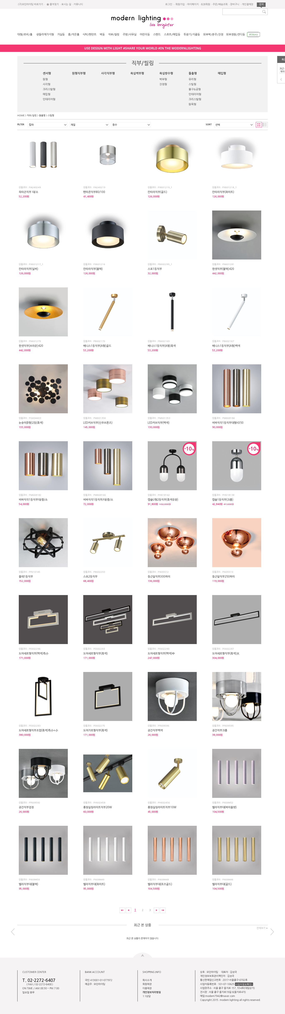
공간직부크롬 (219, 730)
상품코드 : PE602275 (94, 726)
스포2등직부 (90, 576)
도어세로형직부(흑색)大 (225, 653)
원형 (45, 79)
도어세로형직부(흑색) (95, 653)
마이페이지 (193, 4)
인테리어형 (49, 99)
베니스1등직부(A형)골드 (97, 346)
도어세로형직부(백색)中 (161, 653)
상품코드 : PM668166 (94, 495)
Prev (281, 79)
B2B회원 (205, 4)
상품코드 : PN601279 (30, 341)
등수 (114, 125)
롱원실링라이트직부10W (162, 807)
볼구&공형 (195, 89)
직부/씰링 (113, 34)
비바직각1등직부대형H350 (227, 422)
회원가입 (180, 4)
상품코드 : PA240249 (30, 187)
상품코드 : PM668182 (30, 495)
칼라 (31, 125)
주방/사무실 (129, 34)
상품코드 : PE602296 (29, 649)
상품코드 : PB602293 (94, 572)
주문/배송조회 (220, 4)
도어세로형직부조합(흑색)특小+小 (38, 730)
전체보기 (261, 928)
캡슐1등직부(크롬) (222, 499)
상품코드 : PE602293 (94, 649)
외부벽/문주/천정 (213, 34)
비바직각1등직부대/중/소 (33, 499)
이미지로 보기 (259, 124)
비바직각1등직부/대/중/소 (98, 499)
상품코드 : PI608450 (29, 880)
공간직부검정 (26, 807)
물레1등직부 (26, 576)
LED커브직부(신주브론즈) (97, 422)
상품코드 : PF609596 (158, 726)
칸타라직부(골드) (157, 192)
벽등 (102, 34)
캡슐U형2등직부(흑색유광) (163, 499)
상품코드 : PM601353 (159, 418)
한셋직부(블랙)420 (223, 269)
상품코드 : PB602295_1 (160, 264)
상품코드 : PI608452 (222, 803)
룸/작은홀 (73, 34)
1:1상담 (146, 996)
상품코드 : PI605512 (158, 572)
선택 (217, 125)
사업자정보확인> (244, 984)
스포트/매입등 (172, 34)
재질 (73, 125)
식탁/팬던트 (89, 34)
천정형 (163, 84)
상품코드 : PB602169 (159, 341)
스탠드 (157, 34)
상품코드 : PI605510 (222, 572)
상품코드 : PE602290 (158, 649)
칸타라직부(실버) (28, 269)
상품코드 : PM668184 (223, 418)
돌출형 (193, 73)
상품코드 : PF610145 (29, 572)
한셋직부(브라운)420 (31, 346)
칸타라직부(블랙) (93, 269)
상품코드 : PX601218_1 (224, 187)
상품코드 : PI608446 (222, 880)
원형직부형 (79, 73)
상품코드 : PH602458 (94, 803)
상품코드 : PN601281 (223, 264)
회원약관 (147, 984)
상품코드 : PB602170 (94, 341)
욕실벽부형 (137, 73)
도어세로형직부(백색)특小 (33, 653)
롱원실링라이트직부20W (97, 807)
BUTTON (142, 955)
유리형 (192, 79)
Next (272, 931)
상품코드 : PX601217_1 (31, 264)
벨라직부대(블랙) (28, 884)
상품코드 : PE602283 (29, 726)
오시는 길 (66, 4)
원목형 (192, 104)
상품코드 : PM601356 (94, 418)
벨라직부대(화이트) (94, 884)
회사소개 (147, 980)
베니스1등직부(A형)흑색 (162, 346)
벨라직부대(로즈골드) (160, 884)
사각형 (46, 84)
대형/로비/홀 (24, 34)
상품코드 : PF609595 (223, 726)
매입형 (46, 94)
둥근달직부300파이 (159, 576)
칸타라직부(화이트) (223, 192)
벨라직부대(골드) (222, 884)
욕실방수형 (166, 73)
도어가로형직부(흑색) (95, 730)
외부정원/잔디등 (235, 34)
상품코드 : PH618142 (159, 495)
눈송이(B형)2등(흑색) (31, 422)
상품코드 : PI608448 (158, 880)
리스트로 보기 (265, 124)
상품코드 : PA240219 (94, 187)
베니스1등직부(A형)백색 (226, 346)
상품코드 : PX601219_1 (160, 187)
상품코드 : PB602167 (223, 341)
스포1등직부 (155, 269)
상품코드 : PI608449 (93, 880)
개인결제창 (247, 4)
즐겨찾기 (54, 4)
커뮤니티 (78, 4)
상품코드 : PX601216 (94, 264)
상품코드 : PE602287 (223, 649)
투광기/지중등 (192, 34)
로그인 (168, 4)
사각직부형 (108, 73)
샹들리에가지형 (45, 34)
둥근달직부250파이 (223, 576)
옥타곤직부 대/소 (28, 192)
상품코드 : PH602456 (159, 803)
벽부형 (163, 79)
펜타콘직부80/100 (94, 192)
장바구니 (234, 4)
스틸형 (192, 84)
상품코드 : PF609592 (29, 803)
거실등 (61, 34)
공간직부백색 (155, 730)
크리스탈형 (49, 89)
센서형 (47, 73)
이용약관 (147, 988)
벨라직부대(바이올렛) (224, 807)
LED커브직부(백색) (158, 422)
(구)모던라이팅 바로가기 (30, 4)
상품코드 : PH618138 (223, 495)
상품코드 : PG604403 (30, 418)
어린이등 (145, 34)
